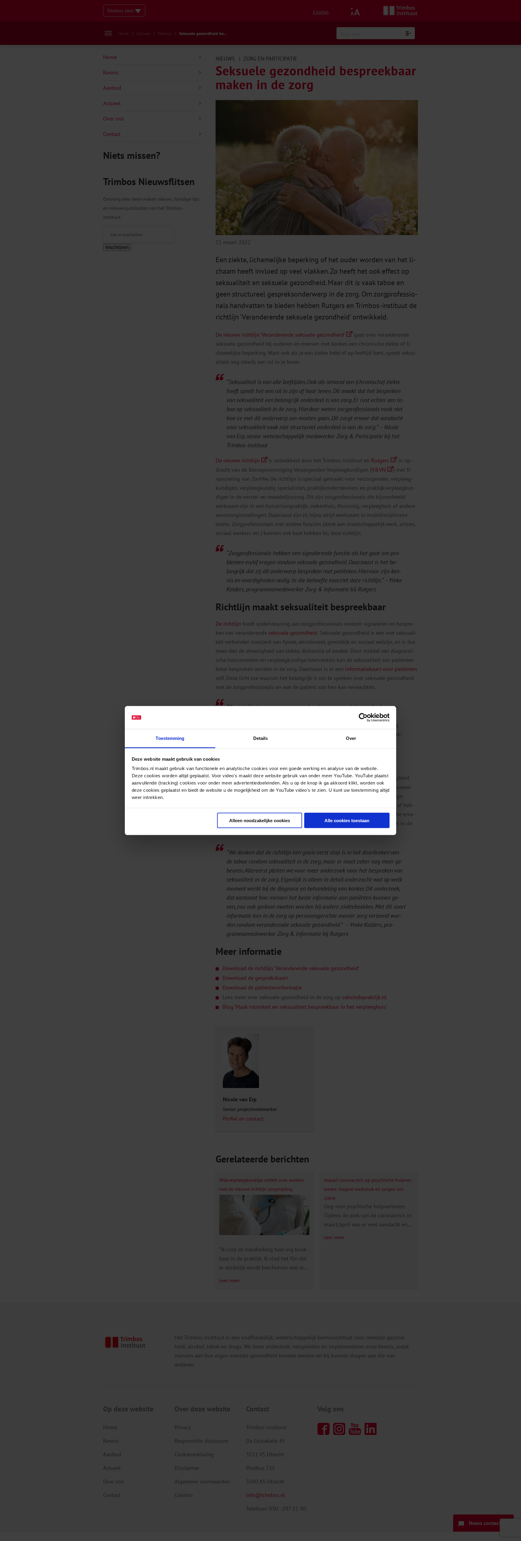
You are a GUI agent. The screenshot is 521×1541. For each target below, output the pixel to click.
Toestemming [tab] (170, 738)
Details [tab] (260, 738)
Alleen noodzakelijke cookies (259, 820)
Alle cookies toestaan (346, 820)
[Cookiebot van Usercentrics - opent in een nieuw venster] (363, 717)
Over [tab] (351, 738)
